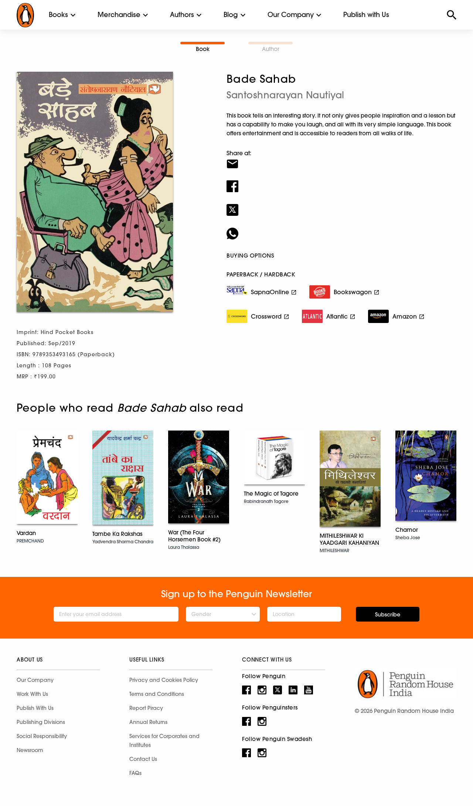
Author (270, 48)
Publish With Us (35, 708)
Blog (231, 14)
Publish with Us (366, 14)
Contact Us (143, 759)
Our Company (291, 14)
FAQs (135, 773)
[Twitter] (341, 205)
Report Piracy (146, 708)
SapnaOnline (270, 292)
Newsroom (30, 750)
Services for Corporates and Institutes (164, 740)
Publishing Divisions (41, 722)
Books (58, 14)
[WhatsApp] (341, 228)
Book (203, 48)
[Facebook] (341, 181)
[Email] (341, 159)
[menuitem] (58, 15)
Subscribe (387, 614)
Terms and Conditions (156, 694)
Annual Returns (148, 722)
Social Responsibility (42, 736)
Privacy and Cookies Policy (163, 680)
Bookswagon (353, 292)
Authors (182, 14)
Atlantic (337, 316)
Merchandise (119, 14)
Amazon (404, 316)
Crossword (266, 316)
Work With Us (32, 694)
